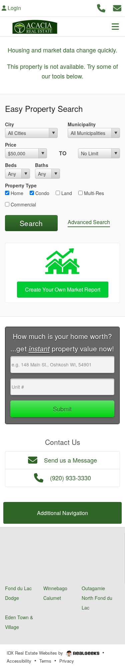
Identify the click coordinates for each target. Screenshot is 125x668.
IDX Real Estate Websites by (35, 653)
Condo (41, 193)
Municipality (82, 124)
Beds (11, 165)
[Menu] (115, 26)
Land (66, 193)
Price (10, 144)
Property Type (21, 185)
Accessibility (19, 661)
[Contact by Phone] (101, 7)
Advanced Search (89, 222)
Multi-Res (93, 193)
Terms (45, 661)
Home (16, 193)
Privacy (66, 661)
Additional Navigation (62, 513)
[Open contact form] (117, 7)
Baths (41, 165)
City (9, 124)
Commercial (22, 204)
